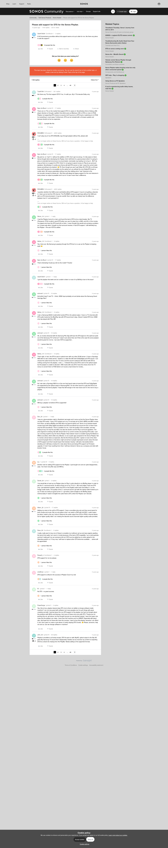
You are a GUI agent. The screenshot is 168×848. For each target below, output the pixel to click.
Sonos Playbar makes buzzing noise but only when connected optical (120, 69)
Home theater (57, 18)
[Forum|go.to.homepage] (46, 11)
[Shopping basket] (159, 4)
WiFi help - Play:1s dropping (114, 75)
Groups (88, 11)
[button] (122, 11)
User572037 (41, 277)
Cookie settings (83, 665)
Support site (96, 11)
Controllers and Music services (114, 64)
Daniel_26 (40, 481)
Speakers (108, 78)
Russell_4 (40, 555)
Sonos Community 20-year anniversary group (119, 32)
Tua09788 (40, 91)
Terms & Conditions (71, 665)
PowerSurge (41, 605)
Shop (7, 4)
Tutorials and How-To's (112, 45)
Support (21, 4)
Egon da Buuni (41, 108)
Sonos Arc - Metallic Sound (114, 54)
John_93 (40, 635)
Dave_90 (40, 530)
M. (38, 589)
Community (33, 18)
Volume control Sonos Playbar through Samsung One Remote (118, 61)
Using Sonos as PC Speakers (115, 81)
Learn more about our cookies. (117, 835)
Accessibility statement (96, 665)
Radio (29, 4)
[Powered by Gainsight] (84, 661)
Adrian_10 (40, 241)
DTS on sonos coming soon (114, 49)
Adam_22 (40, 507)
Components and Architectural (114, 72)
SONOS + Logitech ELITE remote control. (119, 35)
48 (70, 85)
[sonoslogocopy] (84, 4)
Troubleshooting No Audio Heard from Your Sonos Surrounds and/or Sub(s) (119, 42)
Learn (14, 4)
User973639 (41, 33)
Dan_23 (39, 416)
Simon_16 (40, 216)
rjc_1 (38, 462)
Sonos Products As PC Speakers (115, 83)
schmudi (40, 293)
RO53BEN (40, 133)
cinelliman (40, 572)
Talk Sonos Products (44, 18)
